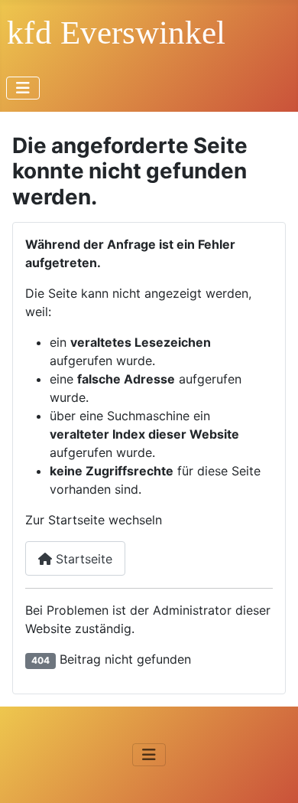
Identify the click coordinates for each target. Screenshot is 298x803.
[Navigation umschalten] (23, 88)
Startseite (82, 558)
